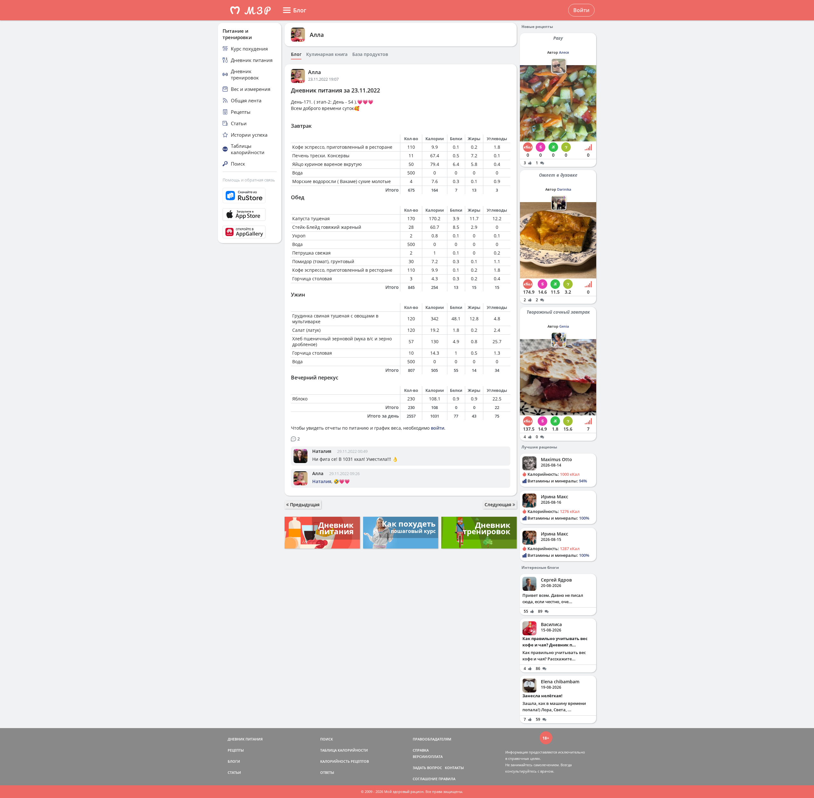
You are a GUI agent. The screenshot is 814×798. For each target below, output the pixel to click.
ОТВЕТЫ (327, 772)
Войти (581, 10)
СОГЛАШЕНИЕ (425, 778)
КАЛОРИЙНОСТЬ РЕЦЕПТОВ (344, 761)
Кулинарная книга (327, 54)
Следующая (499, 504)
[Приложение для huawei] (250, 232)
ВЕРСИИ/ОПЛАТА (428, 756)
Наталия (321, 451)
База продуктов (370, 54)
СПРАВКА (421, 750)
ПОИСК (326, 739)
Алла (317, 34)
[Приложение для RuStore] (250, 195)
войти (437, 428)
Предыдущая (304, 504)
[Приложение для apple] (250, 214)
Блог (296, 54)
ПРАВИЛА (446, 778)
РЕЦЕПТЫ (236, 750)
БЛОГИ (234, 761)
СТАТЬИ (234, 772)
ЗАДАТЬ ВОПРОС (427, 767)
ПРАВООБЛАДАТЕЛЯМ (432, 739)
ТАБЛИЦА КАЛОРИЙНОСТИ (344, 750)
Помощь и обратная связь (249, 180)
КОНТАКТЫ (454, 767)
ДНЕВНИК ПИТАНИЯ (245, 739)
